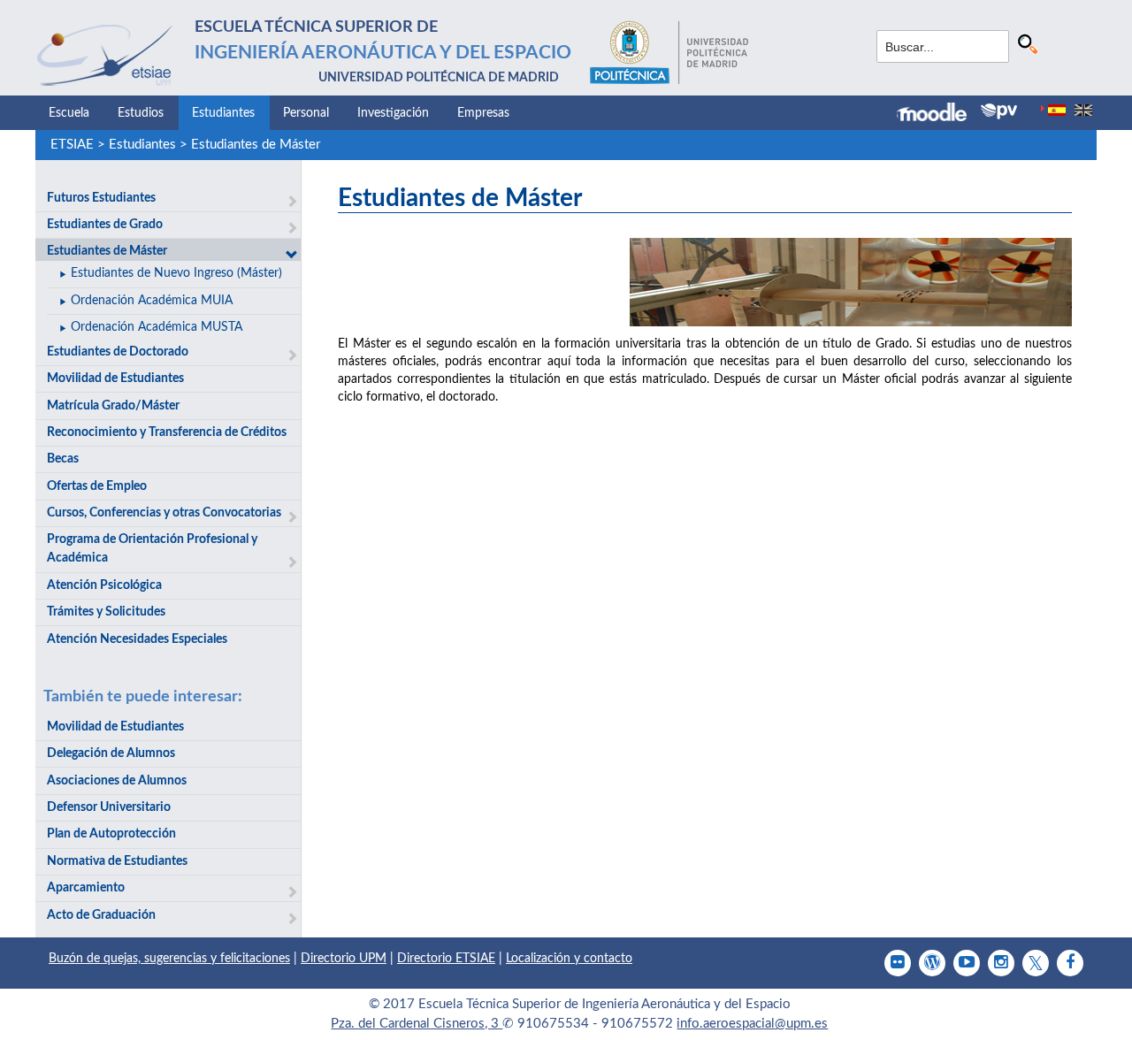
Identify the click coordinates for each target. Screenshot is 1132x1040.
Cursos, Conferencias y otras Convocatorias (164, 513)
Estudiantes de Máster (255, 144)
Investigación (393, 113)
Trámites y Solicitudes (106, 612)
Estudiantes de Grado (105, 224)
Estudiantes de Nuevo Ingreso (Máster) (176, 273)
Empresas (483, 113)
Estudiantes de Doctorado (117, 352)
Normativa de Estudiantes (117, 861)
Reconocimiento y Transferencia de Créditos (167, 432)
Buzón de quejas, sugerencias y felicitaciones (169, 958)
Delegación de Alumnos (111, 753)
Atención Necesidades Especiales (137, 639)
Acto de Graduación (101, 915)
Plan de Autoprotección (111, 834)
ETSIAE (72, 144)
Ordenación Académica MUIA (152, 300)
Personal (306, 113)
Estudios (141, 113)
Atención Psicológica (104, 585)
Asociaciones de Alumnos (117, 781)
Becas (63, 459)
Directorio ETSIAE (446, 958)
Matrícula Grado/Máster (113, 406)
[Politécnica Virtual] (999, 111)
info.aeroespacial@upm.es (752, 1023)
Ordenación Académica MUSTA (156, 327)
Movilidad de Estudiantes (115, 378)
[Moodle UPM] (939, 114)
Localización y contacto (569, 958)
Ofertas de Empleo (97, 486)
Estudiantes (223, 113)
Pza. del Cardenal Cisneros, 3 (416, 1023)
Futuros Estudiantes (101, 198)
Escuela (69, 113)
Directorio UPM (343, 958)
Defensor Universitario (109, 807)
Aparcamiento (86, 888)
